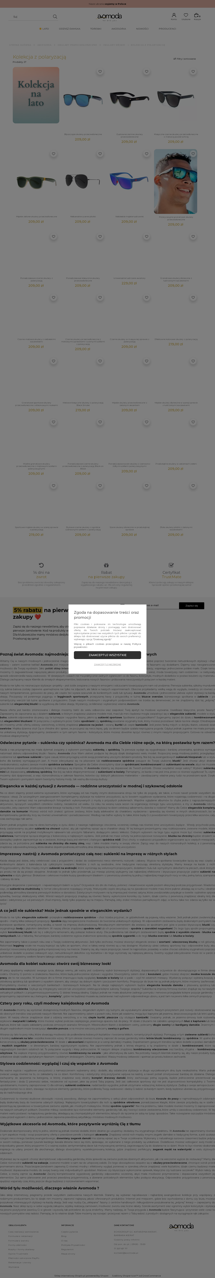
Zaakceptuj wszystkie (107, 655)
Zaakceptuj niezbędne (107, 664)
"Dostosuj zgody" (102, 639)
